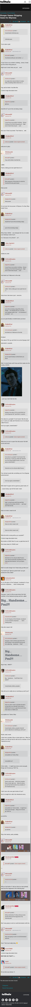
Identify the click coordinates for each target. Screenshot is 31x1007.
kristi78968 (8, 948)
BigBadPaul (8, 25)
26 (19, 21)
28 (23, 21)
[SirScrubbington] (3, 260)
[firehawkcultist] (3, 578)
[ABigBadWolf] (3, 96)
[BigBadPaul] (3, 25)
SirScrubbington (9, 30)
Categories (25, 8)
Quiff (7, 961)
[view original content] (19, 141)
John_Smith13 (9, 243)
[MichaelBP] (3, 73)
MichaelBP (7, 55)
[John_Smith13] (3, 244)
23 (13, 21)
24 (15, 21)
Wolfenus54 (8, 78)
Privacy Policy (9, 1004)
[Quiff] (3, 962)
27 (21, 21)
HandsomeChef (9, 857)
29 (25, 21)
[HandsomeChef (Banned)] (3, 858)
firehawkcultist (10, 578)
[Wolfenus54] (3, 152)
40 (28, 21)
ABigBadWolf (9, 96)
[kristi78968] (3, 949)
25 (17, 21)
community (26, 994)
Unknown (7, 141)
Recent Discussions (7, 988)
